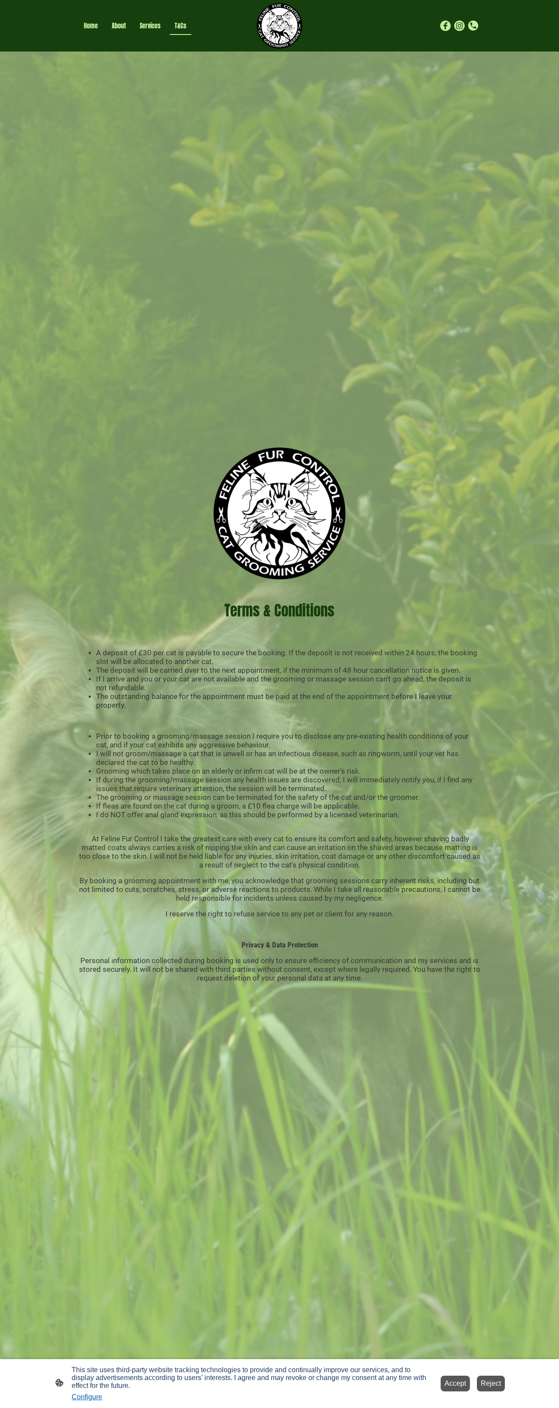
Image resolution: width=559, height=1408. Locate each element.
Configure (87, 1397)
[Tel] (473, 26)
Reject (491, 1383)
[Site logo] (279, 25)
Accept (455, 1383)
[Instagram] (459, 26)
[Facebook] (445, 26)
